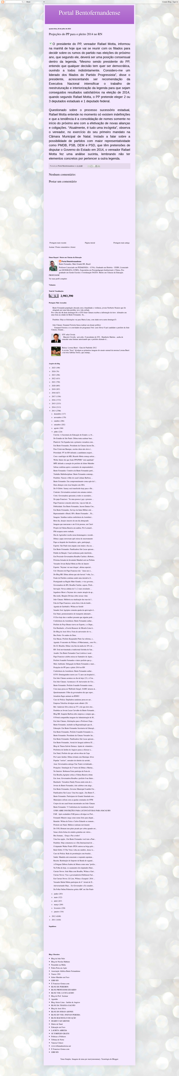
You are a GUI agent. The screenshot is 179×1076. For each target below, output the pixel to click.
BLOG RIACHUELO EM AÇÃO (63, 1018)
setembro (57, 424)
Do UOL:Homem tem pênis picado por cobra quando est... (75, 828)
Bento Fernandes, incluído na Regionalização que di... (73, 724)
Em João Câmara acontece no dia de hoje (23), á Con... (73, 678)
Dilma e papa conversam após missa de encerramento (73, 538)
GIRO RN (55, 980)
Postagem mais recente (58, 242)
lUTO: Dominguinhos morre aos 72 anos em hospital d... (74, 674)
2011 (54, 919)
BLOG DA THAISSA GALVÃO (63, 1005)
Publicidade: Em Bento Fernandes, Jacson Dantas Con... (74, 506)
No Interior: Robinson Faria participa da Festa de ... (72, 771)
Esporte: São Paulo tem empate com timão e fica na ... (73, 545)
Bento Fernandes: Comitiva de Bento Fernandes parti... (73, 470)
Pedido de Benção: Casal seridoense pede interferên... (73, 553)
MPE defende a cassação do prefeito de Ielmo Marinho (73, 463)
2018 (54, 392)
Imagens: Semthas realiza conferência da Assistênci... (73, 517)
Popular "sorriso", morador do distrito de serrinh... (72, 760)
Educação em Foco (58, 1027)
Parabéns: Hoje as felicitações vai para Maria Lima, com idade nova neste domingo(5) (84, 319)
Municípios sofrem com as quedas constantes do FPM (73, 799)
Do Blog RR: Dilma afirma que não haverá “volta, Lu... (74, 574)
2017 (54, 396)
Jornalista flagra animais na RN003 (66, 696)
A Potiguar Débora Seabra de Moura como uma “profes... (74, 864)
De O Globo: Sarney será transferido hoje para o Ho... (73, 488)
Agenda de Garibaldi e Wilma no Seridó (68, 606)
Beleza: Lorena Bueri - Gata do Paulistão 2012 (79, 347)
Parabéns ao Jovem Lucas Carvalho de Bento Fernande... (74, 710)
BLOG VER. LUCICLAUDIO (62, 993)
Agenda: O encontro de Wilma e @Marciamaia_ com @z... (75, 642)
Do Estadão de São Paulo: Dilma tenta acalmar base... (73, 438)
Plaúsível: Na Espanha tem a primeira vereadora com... (73, 442)
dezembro (58, 414)
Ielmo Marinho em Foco (60, 977)
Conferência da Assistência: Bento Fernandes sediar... (73, 621)
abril (56, 901)
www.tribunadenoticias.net (61, 1046)
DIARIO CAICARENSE (60, 1021)
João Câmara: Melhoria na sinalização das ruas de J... (73, 599)
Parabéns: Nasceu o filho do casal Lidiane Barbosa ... (73, 478)
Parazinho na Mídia (58, 965)
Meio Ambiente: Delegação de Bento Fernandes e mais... (74, 664)
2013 (54, 410)
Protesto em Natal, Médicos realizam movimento (71, 825)
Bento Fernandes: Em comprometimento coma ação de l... (75, 481)
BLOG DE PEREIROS (59, 986)
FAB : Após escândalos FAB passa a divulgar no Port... (73, 814)
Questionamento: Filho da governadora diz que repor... (73, 692)
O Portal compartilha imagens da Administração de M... (74, 717)
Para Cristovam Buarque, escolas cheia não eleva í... (72, 449)
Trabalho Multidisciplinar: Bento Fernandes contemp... (73, 474)
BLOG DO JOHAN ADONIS (62, 1011)
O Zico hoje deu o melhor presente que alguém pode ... (73, 617)
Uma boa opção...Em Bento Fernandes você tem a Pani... (74, 839)
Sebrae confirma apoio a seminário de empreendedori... (73, 467)
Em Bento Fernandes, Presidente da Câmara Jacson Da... (74, 445)
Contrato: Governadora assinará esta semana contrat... (73, 492)
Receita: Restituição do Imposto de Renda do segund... (73, 860)
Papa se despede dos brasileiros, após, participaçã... (72, 542)
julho (56, 431)
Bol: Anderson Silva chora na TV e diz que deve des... (73, 707)
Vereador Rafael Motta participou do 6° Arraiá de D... (73, 882)
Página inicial (90, 242)
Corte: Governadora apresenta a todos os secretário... (73, 495)
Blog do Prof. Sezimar (59, 996)
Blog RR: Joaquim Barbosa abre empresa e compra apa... (74, 714)
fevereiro (57, 908)
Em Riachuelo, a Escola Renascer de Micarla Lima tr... (73, 628)
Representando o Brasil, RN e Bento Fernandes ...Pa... (73, 513)
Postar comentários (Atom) (65, 247)
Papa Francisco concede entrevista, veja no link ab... (72, 503)
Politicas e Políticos (58, 1036)
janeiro (57, 911)
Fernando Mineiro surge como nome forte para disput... (74, 817)
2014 (54, 407)
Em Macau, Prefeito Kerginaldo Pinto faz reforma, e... (73, 638)
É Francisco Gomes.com (60, 983)
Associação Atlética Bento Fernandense (65, 971)
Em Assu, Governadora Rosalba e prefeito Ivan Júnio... (73, 778)
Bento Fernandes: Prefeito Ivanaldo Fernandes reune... (73, 685)
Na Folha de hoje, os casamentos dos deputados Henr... (73, 868)
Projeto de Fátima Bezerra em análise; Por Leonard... (73, 528)
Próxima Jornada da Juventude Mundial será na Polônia (73, 560)
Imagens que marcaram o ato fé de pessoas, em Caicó (73, 524)
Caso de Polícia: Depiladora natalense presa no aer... (72, 699)
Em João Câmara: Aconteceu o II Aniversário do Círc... (74, 681)
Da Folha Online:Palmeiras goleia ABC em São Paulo (73, 889)
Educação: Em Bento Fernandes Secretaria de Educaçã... (74, 728)
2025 (54, 367)
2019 (54, 389)
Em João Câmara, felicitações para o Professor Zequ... (73, 721)
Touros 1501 (56, 974)
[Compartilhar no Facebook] (96, 166)
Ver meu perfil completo (58, 278)
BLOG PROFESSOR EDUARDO (63, 989)
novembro (58, 417)
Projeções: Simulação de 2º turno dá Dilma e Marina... (73, 767)
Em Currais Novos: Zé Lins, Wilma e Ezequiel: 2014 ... (74, 878)
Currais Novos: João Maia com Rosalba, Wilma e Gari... (74, 871)
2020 (54, 385)
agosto (56, 428)
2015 (54, 403)
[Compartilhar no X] (94, 166)
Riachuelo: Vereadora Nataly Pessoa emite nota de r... (73, 782)
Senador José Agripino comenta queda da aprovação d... (74, 610)
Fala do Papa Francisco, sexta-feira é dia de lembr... (72, 603)
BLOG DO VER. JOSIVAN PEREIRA (65, 1014)
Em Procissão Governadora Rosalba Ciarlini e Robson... (74, 556)
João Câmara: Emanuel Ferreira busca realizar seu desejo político (77, 325)
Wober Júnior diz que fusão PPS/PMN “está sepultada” (73, 460)
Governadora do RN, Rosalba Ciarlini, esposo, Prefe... (73, 585)
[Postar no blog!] (91, 166)
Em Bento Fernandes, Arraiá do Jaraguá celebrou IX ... (73, 742)
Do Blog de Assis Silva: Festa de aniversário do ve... (73, 631)
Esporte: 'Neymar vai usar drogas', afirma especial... (72, 567)
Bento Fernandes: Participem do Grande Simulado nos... (74, 796)
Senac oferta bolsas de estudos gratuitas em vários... (72, 832)
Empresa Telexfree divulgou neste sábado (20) (70, 703)
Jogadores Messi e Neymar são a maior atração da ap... (73, 592)
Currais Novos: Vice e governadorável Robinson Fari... (73, 875)
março (56, 904)
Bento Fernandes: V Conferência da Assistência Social (73, 807)
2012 (54, 916)
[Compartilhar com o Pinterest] (99, 166)
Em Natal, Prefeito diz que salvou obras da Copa (71, 753)
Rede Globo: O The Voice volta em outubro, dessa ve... (74, 850)
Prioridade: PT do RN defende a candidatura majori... (73, 452)
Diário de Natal (57, 1024)
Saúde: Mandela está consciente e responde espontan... (73, 857)
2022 (54, 378)
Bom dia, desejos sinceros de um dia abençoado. (71, 520)
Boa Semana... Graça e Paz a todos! (66, 835)
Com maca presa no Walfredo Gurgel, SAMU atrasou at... (74, 689)
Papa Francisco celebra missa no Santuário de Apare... (73, 656)
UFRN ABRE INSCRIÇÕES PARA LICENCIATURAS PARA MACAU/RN (81, 810)
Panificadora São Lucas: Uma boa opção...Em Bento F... (74, 792)
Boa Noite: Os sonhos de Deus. (64, 635)
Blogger (115, 1059)
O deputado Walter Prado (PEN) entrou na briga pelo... (74, 846)
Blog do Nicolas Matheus (60, 961)
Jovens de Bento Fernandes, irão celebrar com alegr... (73, 785)
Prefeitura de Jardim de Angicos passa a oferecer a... (72, 749)
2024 (54, 371)
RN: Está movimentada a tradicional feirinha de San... (73, 649)
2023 (54, 375)
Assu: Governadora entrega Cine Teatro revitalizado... (73, 764)
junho (56, 893)
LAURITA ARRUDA (59, 1030)
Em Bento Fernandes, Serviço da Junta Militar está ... (73, 510)
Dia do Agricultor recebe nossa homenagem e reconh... (73, 535)
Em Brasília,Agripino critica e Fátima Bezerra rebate (73, 774)
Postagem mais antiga (121, 242)
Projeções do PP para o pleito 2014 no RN (69, 667)
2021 (54, 382)
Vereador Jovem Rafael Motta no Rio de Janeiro (71, 563)
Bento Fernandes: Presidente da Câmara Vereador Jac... (73, 735)
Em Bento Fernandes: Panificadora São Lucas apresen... (74, 549)
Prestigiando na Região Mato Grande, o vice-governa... (73, 581)
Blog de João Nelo (58, 958)
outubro (57, 421)
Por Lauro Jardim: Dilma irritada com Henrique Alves (73, 757)
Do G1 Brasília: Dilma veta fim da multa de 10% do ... (73, 646)
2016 (54, 400)
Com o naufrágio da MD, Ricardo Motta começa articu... (74, 456)
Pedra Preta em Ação (59, 968)
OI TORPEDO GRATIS (60, 1033)
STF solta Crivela (68, 334)
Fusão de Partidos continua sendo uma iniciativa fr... (72, 578)
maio (56, 897)
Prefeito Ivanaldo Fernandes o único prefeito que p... (73, 660)
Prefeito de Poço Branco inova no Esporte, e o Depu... (73, 624)
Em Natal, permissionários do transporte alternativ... (72, 613)
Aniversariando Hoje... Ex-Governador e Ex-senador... (73, 885)
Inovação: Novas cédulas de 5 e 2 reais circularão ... (72, 588)
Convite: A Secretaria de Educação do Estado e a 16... (73, 435)
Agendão (54, 999)
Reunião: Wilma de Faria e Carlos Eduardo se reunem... (74, 821)
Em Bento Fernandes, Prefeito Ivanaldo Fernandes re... (73, 732)
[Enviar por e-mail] (89, 166)
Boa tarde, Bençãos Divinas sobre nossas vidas (70, 596)
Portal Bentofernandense (71, 261)
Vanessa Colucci (57, 1043)
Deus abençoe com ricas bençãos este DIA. (69, 485)
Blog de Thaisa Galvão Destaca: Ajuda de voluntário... (73, 746)
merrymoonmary (94, 1059)
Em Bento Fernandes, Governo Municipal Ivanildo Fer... (74, 789)
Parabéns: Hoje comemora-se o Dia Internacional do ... (73, 842)
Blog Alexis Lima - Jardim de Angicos (65, 1002)
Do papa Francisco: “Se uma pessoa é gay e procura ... (73, 499)
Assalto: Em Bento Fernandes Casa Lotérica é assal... (73, 653)
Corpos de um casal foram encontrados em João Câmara (74, 803)
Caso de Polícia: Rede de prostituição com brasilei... (72, 853)
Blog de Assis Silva (58, 1008)
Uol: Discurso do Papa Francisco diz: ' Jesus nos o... (72, 570)
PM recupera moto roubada (63, 531)
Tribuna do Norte (57, 1039)
